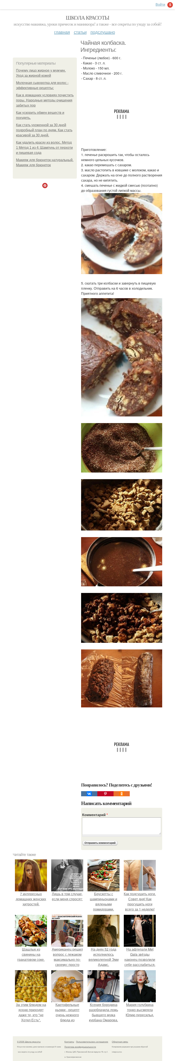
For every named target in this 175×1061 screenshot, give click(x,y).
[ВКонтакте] (89, 793)
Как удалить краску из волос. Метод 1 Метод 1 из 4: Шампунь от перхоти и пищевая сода (44, 148)
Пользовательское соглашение (92, 1041)
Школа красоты (87, 17)
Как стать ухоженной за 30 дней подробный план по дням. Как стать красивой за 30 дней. (44, 130)
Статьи (80, 32)
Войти (160, 4)
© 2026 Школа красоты (29, 1041)
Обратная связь (120, 1041)
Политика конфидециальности (80, 1046)
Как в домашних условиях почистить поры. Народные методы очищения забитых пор (45, 100)
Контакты (69, 1041)
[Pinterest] (105, 793)
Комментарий (95, 814)
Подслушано (102, 32)
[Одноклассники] (122, 793)
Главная (62, 32)
